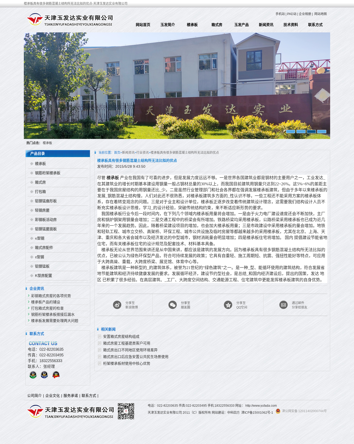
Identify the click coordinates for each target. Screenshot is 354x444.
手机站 (280, 14)
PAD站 (291, 14)
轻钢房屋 (42, 210)
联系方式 (315, 25)
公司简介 (34, 395)
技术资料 (291, 25)
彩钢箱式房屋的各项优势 (51, 296)
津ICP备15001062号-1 (257, 412)
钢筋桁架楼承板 (47, 173)
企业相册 (305, 14)
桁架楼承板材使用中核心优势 (126, 363)
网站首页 (143, 25)
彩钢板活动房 (46, 219)
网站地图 (320, 14)
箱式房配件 (44, 247)
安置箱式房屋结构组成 (121, 336)
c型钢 (39, 238)
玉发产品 (241, 25)
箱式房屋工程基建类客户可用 (126, 343)
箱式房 (216, 25)
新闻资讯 (266, 25)
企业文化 (52, 395)
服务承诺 (70, 395)
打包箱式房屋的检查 (47, 308)
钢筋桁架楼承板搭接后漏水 (53, 314)
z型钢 (39, 257)
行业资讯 (142, 152)
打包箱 (40, 191)
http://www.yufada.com (261, 405)
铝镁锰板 (42, 266)
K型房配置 (43, 275)
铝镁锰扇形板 (46, 201)
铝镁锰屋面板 (46, 229)
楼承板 (192, 25)
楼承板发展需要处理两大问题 (54, 321)
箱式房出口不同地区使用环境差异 (130, 350)
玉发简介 (167, 25)
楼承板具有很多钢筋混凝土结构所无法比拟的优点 (185, 152)
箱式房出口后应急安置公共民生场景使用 (135, 357)
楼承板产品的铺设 (45, 302)
